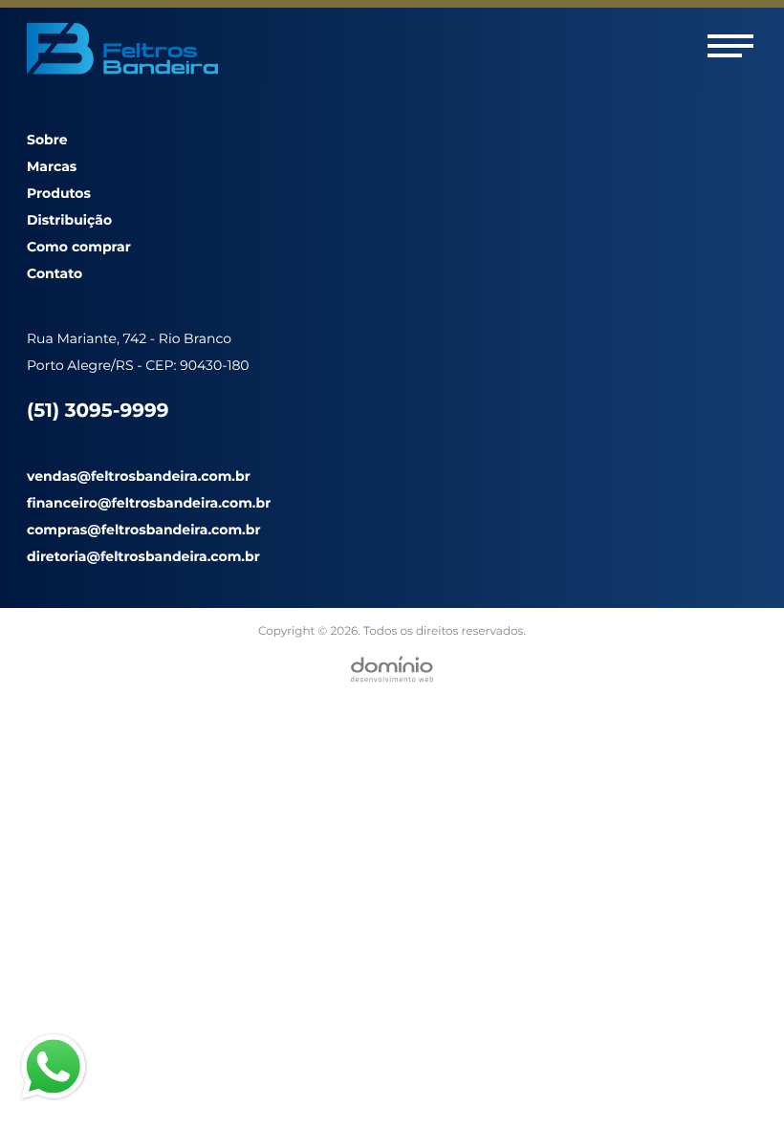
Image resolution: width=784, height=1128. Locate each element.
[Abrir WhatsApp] (736, 1080)
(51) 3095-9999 (97, 411)
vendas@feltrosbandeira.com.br (138, 476)
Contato (54, 273)
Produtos (59, 193)
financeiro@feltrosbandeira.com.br (149, 502)
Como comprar (79, 246)
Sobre (47, 139)
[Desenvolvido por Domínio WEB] (392, 669)
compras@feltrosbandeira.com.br (143, 529)
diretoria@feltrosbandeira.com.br (143, 556)
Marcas (51, 166)
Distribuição (69, 219)
